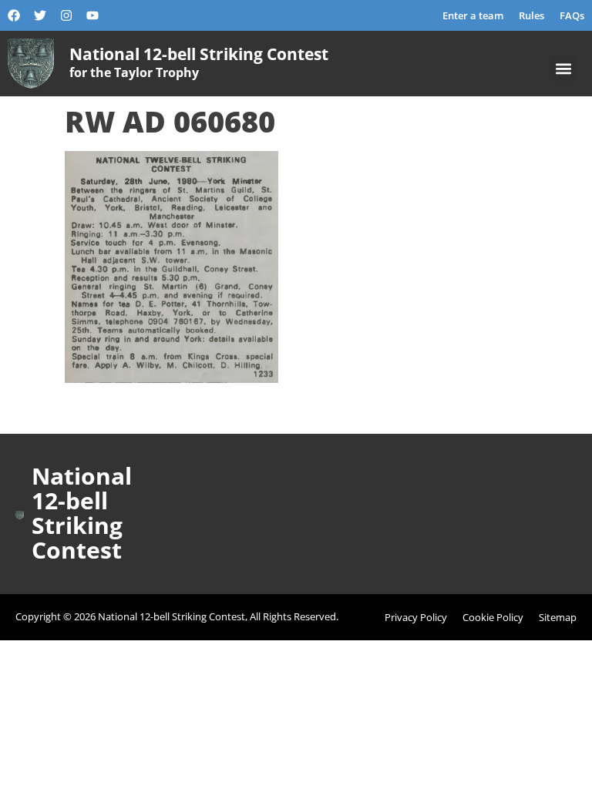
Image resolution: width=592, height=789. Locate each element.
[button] (564, 68)
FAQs (572, 15)
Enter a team (472, 15)
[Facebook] (14, 15)
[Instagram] (66, 15)
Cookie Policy (492, 617)
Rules (531, 15)
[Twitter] (40, 15)
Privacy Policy (416, 617)
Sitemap (558, 617)
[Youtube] (92, 15)
